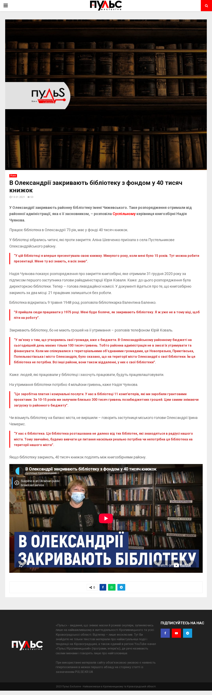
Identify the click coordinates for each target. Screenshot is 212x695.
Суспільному (124, 214)
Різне (13, 176)
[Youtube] (176, 633)
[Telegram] (187, 633)
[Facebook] (165, 633)
